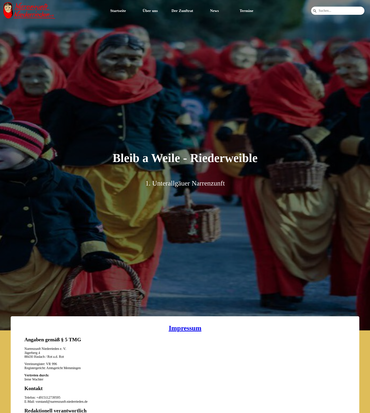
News (214, 11)
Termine (246, 11)
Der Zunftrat (182, 11)
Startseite (118, 11)
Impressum (185, 328)
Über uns (150, 11)
